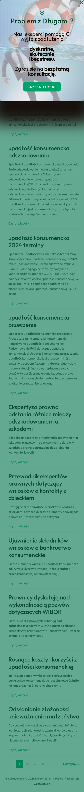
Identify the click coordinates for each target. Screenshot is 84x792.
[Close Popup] (81, 2)
